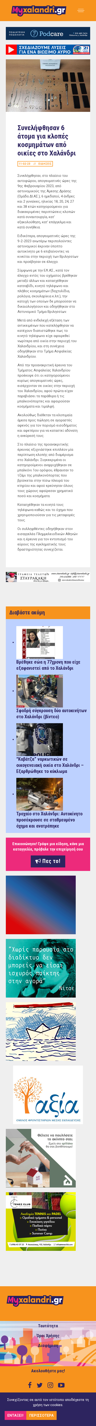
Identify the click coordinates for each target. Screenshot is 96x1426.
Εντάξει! (15, 1415)
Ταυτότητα (48, 1325)
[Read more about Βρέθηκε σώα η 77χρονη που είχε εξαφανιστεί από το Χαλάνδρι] (39, 642)
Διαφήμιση (48, 1345)
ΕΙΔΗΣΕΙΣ (45, 163)
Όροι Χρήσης (48, 1335)
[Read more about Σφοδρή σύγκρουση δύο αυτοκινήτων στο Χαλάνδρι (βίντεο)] (39, 691)
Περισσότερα (41, 1415)
